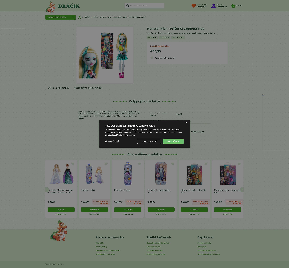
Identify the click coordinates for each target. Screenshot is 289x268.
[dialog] (144, 134)
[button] (112, 141)
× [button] (186, 123)
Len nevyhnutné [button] (149, 141)
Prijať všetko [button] (173, 141)
